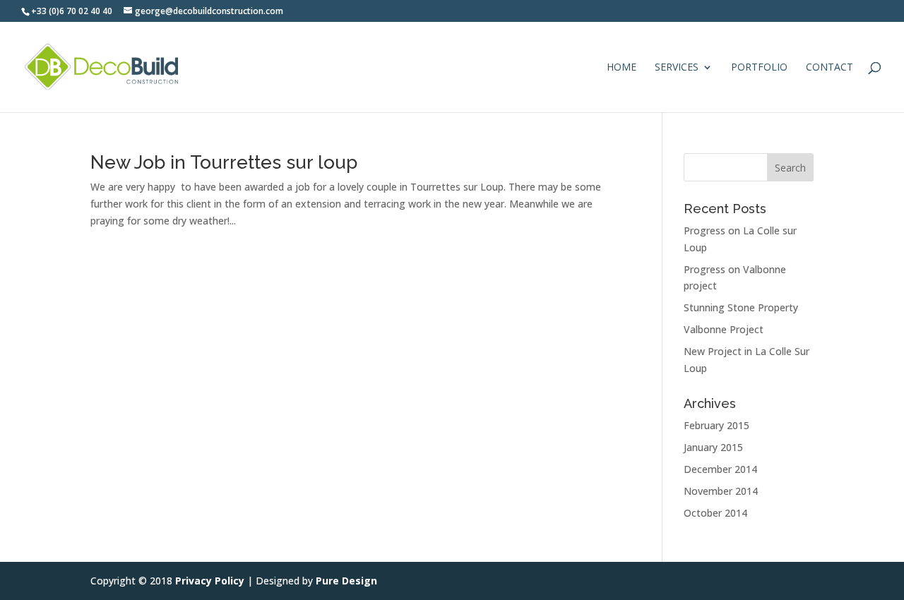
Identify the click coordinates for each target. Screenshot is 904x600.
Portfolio (759, 67)
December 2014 (720, 469)
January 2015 (713, 447)
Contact (829, 67)
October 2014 (715, 513)
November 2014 (721, 491)
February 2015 (716, 425)
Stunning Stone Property (741, 307)
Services (676, 67)
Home (621, 67)
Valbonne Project (723, 329)
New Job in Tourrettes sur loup (223, 162)
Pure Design (346, 580)
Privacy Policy (209, 580)
